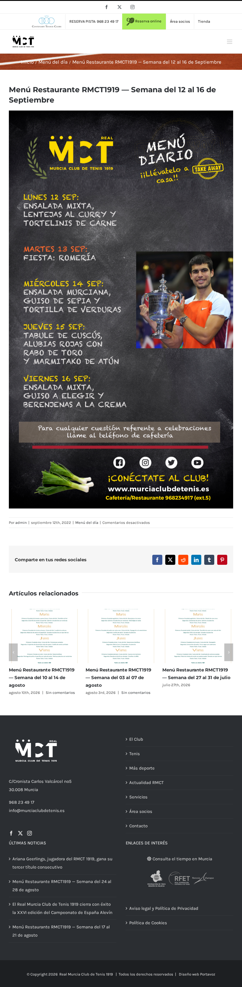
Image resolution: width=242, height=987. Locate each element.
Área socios (140, 811)
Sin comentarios (60, 692)
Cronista (21, 781)
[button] (13, 652)
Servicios (138, 797)
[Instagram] (29, 833)
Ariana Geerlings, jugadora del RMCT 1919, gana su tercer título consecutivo (62, 863)
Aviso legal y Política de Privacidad (163, 908)
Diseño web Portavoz (197, 974)
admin (21, 522)
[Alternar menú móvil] (230, 42)
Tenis (134, 753)
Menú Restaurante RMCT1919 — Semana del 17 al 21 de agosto (61, 931)
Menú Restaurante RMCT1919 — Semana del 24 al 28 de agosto (61, 885)
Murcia (31, 789)
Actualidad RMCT (146, 782)
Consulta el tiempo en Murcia (181, 858)
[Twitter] (20, 833)
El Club (136, 739)
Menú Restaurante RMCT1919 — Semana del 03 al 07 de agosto (118, 677)
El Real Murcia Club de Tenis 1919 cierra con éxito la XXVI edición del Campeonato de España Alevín (62, 908)
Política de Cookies (148, 922)
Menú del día (86, 522)
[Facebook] (11, 833)
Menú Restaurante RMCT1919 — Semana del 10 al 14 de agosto (42, 677)
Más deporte (142, 768)
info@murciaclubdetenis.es (37, 810)
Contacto (138, 825)
